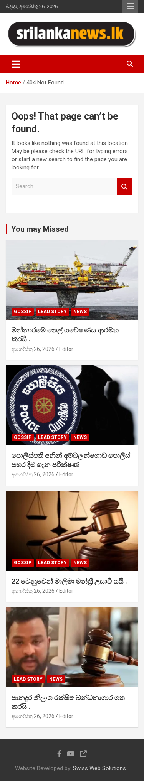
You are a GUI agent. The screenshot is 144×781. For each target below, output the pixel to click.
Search (124, 186)
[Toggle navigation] (16, 64)
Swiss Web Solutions (99, 768)
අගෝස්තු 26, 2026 (33, 349)
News (80, 311)
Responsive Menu (130, 6)
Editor (66, 349)
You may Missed (40, 229)
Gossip (22, 311)
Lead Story (52, 311)
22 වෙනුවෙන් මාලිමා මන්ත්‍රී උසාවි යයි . (69, 581)
